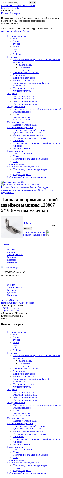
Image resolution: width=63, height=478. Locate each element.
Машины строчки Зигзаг (25, 80)
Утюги (16, 114)
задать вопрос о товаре (34, 232)
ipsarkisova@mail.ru (10, 8)
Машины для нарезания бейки (28, 135)
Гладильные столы (22, 117)
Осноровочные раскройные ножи (30, 138)
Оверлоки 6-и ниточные (25, 104)
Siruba (16, 46)
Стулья (16, 172)
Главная (5, 187)
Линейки (17, 146)
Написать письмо (10, 303)
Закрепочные (25, 64)
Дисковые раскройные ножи (27, 132)
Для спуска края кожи (24, 78)
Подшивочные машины (25, 88)
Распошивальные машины (26, 72)
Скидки (11, 252)
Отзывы (14, 300)
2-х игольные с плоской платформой (31, 83)
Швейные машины (16, 36)
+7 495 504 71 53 (9, 5)
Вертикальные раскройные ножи (29, 130)
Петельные (24, 67)
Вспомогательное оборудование (23, 166)
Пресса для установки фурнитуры (30, 169)
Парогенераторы (15, 122)
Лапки (16, 156)
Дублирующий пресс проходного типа (26, 177)
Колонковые (19, 85)
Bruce (15, 51)
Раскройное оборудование (20, 127)
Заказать (5, 300)
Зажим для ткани (21, 148)
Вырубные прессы (22, 174)
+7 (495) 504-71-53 (10, 308)
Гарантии (12, 257)
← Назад (5, 244)
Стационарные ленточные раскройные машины (37, 143)
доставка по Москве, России (15, 31)
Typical (16, 44)
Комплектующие (21, 119)
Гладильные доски (22, 112)
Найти (32, 3)
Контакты (12, 262)
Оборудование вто (16, 106)
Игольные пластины (23, 153)
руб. (27, 223)
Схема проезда (26, 303)
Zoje (15, 49)
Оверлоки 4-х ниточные (25, 98)
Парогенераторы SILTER (25, 125)
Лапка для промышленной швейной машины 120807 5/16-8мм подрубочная (27, 190)
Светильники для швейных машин (30, 159)
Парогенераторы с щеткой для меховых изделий (37, 109)
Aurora (16, 41)
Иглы (15, 161)
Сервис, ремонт (15, 254)
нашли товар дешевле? (34, 235)
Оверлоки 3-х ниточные (25, 96)
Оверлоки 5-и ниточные (25, 101)
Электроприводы (15, 164)
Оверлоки (12, 93)
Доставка (11, 260)
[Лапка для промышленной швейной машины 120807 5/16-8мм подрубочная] (12, 237)
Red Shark (18, 54)
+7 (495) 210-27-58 (10, 310)
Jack (15, 38)
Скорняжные (19, 75)
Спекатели (18, 140)
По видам (12, 57)
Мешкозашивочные (22, 91)
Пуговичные (25, 70)
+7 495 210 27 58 (26, 5)
